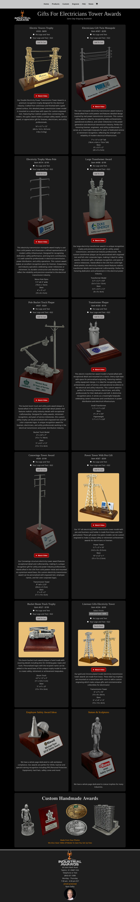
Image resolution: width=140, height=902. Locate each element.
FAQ (84, 4)
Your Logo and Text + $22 (42, 38)
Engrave (75, 4)
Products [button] (55, 4)
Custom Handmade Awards (70, 798)
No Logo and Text (42, 34)
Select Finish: (98, 610)
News (91, 4)
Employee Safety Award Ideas (41, 712)
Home (46, 4)
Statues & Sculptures (98, 712)
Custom (65, 4)
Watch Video (42, 96)
